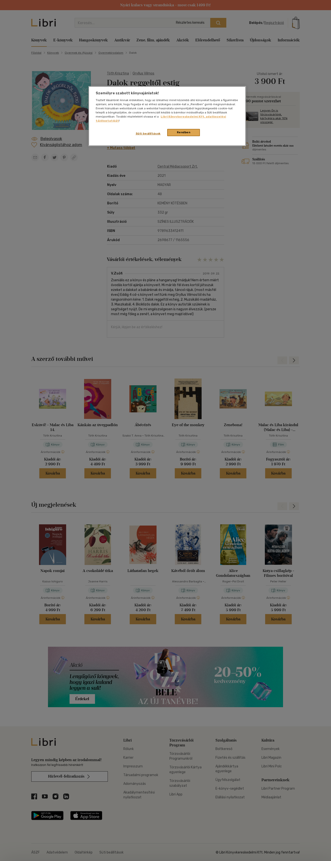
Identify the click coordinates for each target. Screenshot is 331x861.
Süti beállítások (148, 133)
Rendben (183, 132)
